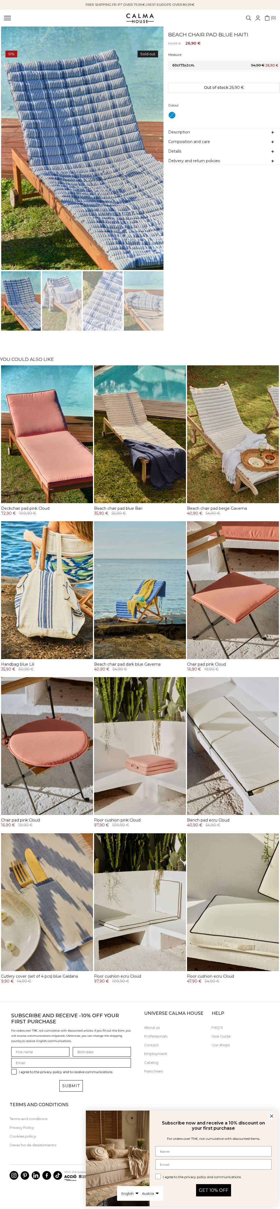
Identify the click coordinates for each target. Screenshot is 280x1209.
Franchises (153, 1071)
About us (152, 1027)
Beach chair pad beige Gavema (217, 508)
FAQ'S (217, 1027)
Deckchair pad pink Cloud (25, 508)
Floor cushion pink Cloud (117, 820)
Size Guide (221, 1036)
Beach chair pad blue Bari (118, 508)
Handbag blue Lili (17, 664)
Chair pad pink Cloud (206, 664)
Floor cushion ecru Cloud (117, 976)
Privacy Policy (22, 1127)
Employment (155, 1053)
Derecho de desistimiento (33, 1145)
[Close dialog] (271, 1116)
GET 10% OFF (213, 1190)
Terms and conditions (28, 1119)
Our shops (221, 1045)
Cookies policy (23, 1136)
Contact (151, 1045)
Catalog (151, 1062)
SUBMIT (71, 1085)
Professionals (155, 1036)
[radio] (172, 115)
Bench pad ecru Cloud (208, 820)
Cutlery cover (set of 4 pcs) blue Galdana (39, 976)
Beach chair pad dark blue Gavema (127, 664)
